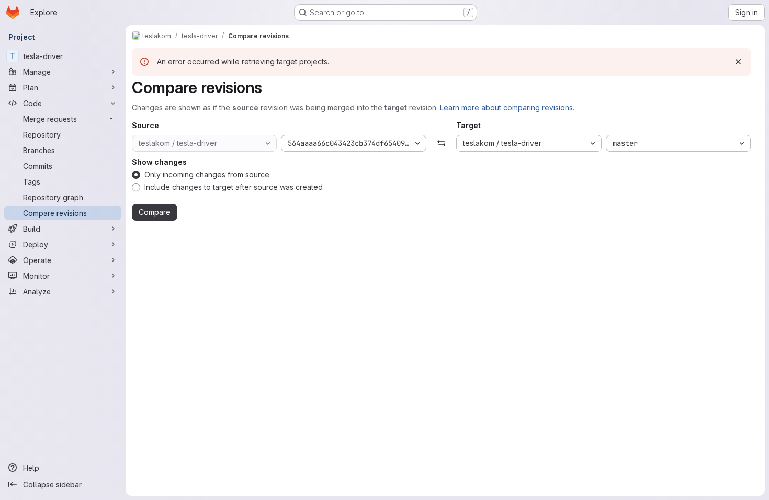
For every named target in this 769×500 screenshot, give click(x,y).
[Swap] (441, 143)
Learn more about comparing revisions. (507, 107)
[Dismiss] (738, 61)
